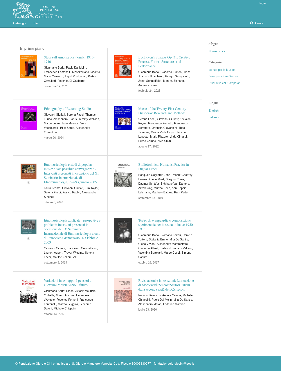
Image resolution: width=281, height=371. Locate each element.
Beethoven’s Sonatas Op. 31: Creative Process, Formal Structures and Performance (164, 61)
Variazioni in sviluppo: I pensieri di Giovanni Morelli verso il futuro (68, 282)
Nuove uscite (217, 51)
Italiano (214, 117)
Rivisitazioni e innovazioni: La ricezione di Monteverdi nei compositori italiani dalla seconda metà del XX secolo (166, 284)
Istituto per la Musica (222, 69)
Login (262, 3)
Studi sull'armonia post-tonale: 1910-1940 (69, 59)
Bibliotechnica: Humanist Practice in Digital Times (163, 166)
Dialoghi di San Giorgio (223, 76)
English (214, 110)
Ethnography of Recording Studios (68, 108)
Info (35, 23)
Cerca (258, 23)
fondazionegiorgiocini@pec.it (174, 363)
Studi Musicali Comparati (224, 83)
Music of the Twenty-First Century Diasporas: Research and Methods (162, 110)
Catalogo (19, 23)
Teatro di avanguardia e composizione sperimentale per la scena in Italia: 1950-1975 (166, 224)
